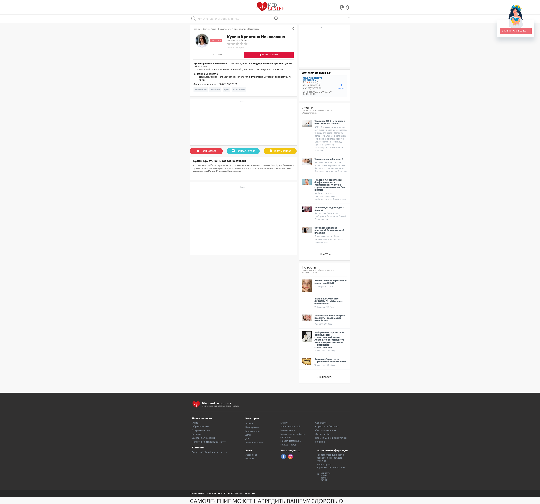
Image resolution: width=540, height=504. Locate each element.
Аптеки (249, 423)
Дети (248, 435)
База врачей (252, 427)
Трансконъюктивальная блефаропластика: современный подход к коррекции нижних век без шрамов (329, 185)
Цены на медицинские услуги (330, 438)
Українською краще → (515, 30)
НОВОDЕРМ (239, 90)
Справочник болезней (327, 427)
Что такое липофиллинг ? (328, 159)
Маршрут (342, 86)
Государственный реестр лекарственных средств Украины (330, 458)
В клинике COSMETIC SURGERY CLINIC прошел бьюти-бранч (328, 301)
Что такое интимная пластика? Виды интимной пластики (329, 230)
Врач (226, 90)
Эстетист (215, 90)
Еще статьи (324, 254)
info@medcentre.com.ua (213, 452)
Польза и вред (288, 445)
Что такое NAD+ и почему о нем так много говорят (329, 122)
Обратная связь (200, 427)
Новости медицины (290, 441)
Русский (249, 459)
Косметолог (201, 90)
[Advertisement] (243, 123)
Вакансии (320, 442)
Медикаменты (287, 430)
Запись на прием (254, 442)
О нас (195, 423)
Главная (196, 29)
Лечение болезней (290, 427)
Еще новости (324, 377)
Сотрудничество (201, 430)
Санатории (321, 423)
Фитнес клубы (322, 434)
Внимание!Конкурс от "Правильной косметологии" (330, 360)
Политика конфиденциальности (209, 442)
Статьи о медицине (325, 430)
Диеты (248, 439)
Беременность (253, 431)
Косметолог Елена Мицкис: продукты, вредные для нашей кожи (329, 318)
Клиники (284, 423)
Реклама (196, 434)
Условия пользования (203, 438)
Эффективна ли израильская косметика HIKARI (330, 281)
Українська (251, 455)
